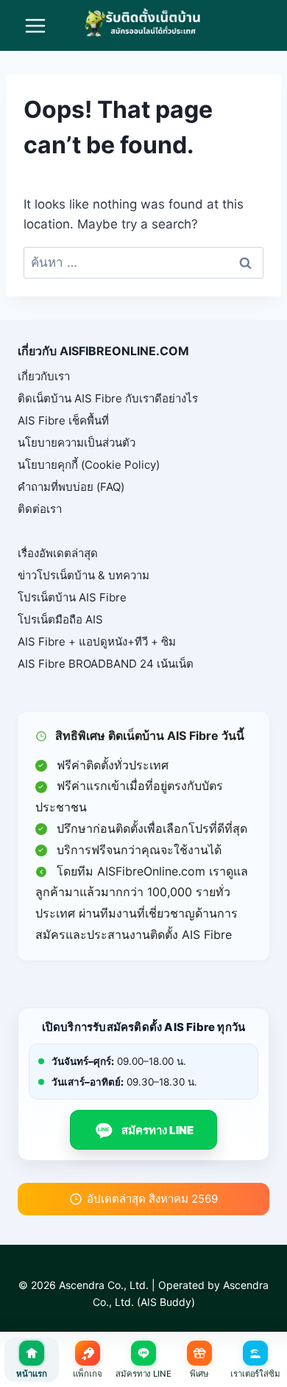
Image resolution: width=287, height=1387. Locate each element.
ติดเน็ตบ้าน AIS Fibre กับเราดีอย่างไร (108, 398)
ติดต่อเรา (40, 509)
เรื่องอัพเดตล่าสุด (58, 553)
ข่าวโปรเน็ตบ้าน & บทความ (83, 575)
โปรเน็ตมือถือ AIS (60, 619)
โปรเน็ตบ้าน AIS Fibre (72, 597)
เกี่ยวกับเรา (44, 376)
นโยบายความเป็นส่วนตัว (76, 443)
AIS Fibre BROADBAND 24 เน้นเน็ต (106, 664)
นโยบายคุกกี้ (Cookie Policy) (89, 465)
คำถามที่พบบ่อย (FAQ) (71, 487)
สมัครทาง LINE (146, 1130)
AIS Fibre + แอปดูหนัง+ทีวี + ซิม (97, 642)
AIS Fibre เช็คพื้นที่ (63, 420)
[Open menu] (36, 25)
